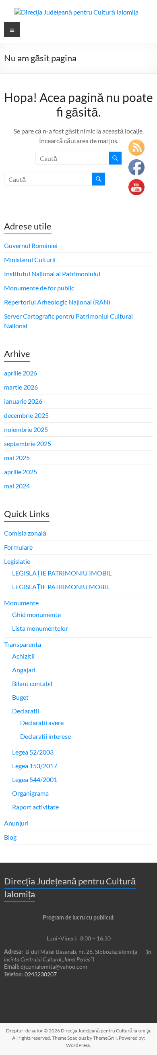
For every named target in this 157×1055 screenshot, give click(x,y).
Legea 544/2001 (34, 779)
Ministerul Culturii (30, 259)
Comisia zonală (25, 533)
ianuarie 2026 (23, 401)
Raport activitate (35, 807)
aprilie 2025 (20, 471)
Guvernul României (31, 245)
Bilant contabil (32, 683)
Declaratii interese (45, 736)
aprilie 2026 (20, 373)
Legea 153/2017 (34, 765)
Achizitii (23, 656)
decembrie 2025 (26, 415)
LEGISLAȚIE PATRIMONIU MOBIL (60, 586)
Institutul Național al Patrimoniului (52, 273)
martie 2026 (21, 387)
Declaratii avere (42, 722)
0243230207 (41, 974)
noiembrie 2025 (26, 429)
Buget (20, 697)
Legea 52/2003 (33, 752)
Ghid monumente (36, 614)
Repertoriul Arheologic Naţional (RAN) (57, 302)
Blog (10, 837)
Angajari (23, 669)
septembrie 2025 (27, 443)
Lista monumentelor (40, 628)
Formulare (18, 547)
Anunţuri (16, 823)
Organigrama (30, 793)
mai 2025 (17, 457)
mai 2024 (17, 486)
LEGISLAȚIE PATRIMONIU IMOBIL (62, 573)
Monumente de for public (39, 288)
